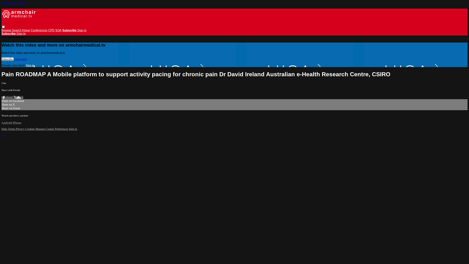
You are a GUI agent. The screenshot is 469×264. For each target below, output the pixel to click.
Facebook (7, 97)
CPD (51, 30)
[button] (3, 27)
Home (26, 30)
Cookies (30, 129)
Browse (6, 30)
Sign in (81, 30)
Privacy (20, 129)
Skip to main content (13, 3)
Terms (12, 129)
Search (17, 30)
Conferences (39, 30)
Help (4, 129)
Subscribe (7, 59)
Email (19, 97)
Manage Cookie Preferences (52, 129)
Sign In (21, 33)
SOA (58, 30)
